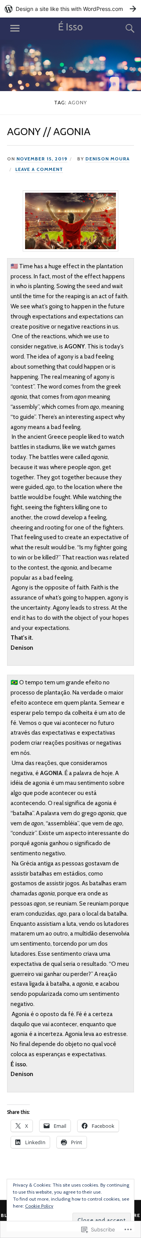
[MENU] (15, 28)
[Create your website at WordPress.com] (70, 9)
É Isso (70, 26)
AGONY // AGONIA (48, 131)
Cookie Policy (39, 1206)
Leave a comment (39, 169)
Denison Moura (107, 159)
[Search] (122, 28)
